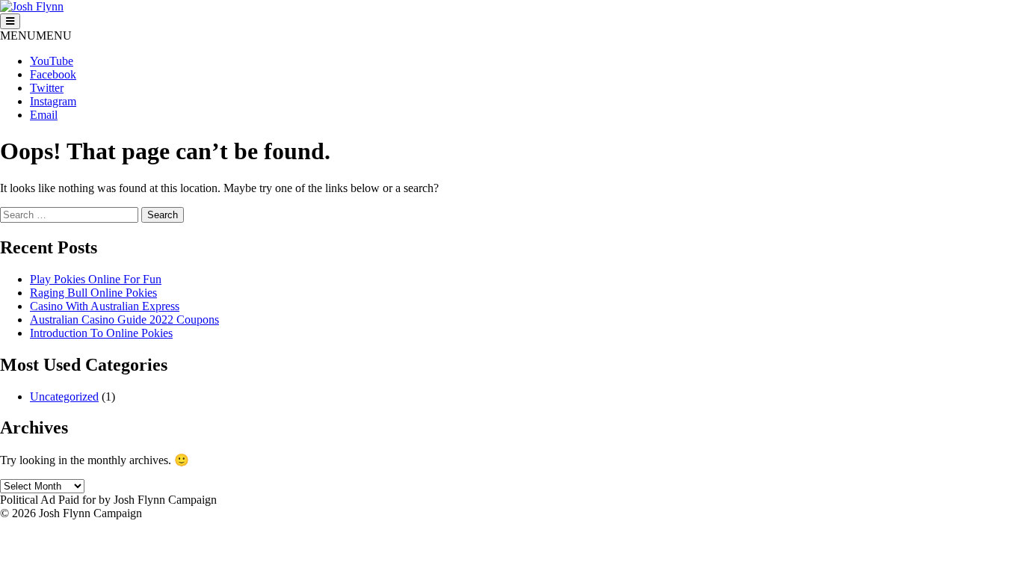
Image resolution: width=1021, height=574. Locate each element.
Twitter (47, 87)
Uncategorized (64, 396)
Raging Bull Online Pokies (93, 292)
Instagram (53, 101)
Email (44, 114)
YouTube (51, 61)
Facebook (53, 74)
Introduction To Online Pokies (101, 333)
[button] (36, 35)
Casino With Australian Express (104, 306)
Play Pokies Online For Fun (95, 279)
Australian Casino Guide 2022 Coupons (124, 319)
